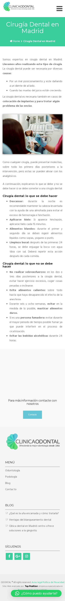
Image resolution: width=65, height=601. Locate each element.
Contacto (10, 489)
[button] (36, 593)
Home (16, 41)
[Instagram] (26, 556)
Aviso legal (37, 582)
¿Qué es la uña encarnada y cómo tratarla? (34, 513)
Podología (11, 477)
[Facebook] (9, 556)
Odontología (12, 470)
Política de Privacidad (53, 582)
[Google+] (17, 556)
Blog (7, 483)
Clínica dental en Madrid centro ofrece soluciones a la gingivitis (31, 528)
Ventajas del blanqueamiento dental (30, 520)
